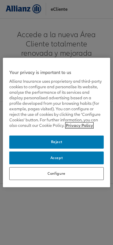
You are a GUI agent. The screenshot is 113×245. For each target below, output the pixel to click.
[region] (56, 122)
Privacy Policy (79, 125)
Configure (56, 173)
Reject (56, 142)
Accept (56, 158)
